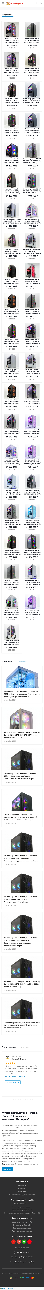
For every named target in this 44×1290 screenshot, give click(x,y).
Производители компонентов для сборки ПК (22, 1213)
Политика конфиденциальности (22, 1195)
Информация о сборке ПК (22, 1200)
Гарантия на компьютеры (22, 1231)
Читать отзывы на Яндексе (15, 1076)
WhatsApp (24, 1241)
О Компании (22, 1182)
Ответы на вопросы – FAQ (22, 1222)
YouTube (13, 1241)
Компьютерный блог (22, 1204)
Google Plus (19, 1241)
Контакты (22, 1185)
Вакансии (22, 1192)
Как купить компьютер (22, 1218)
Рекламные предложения (22, 1210)
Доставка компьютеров (22, 1228)
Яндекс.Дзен (29, 1241)
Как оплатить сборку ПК (22, 1225)
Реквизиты (22, 1189)
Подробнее (7, 1169)
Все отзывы (25, 1047)
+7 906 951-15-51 (23, 1252)
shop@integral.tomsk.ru (24, 1257)
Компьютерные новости (22, 1207)
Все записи (22, 662)
